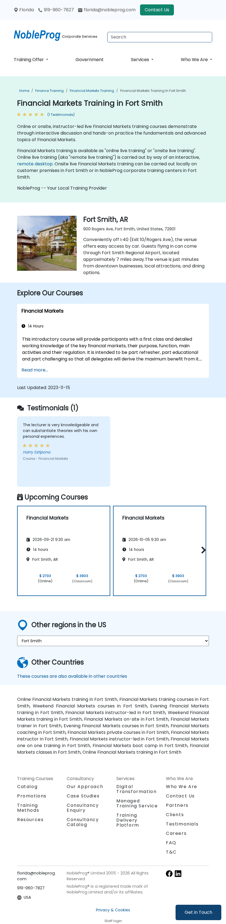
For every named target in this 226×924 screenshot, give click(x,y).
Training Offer (29, 59)
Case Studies (83, 796)
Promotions (32, 796)
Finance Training (49, 90)
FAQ (171, 843)
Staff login (113, 920)
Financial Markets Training (92, 90)
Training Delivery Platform (127, 820)
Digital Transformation (136, 789)
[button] (202, 549)
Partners (177, 805)
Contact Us (157, 10)
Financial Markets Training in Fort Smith (153, 90)
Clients (175, 814)
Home (24, 90)
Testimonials (182, 824)
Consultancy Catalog (83, 822)
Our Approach (85, 786)
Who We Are (195, 59)
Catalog (27, 786)
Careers (176, 833)
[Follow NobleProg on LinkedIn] (178, 873)
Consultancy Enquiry (83, 808)
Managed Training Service (137, 803)
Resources (30, 819)
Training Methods (28, 807)
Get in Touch (198, 912)
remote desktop (35, 164)
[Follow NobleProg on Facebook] (169, 873)
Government (90, 59)
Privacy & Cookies (113, 910)
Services (140, 59)
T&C (171, 852)
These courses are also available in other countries (72, 676)
